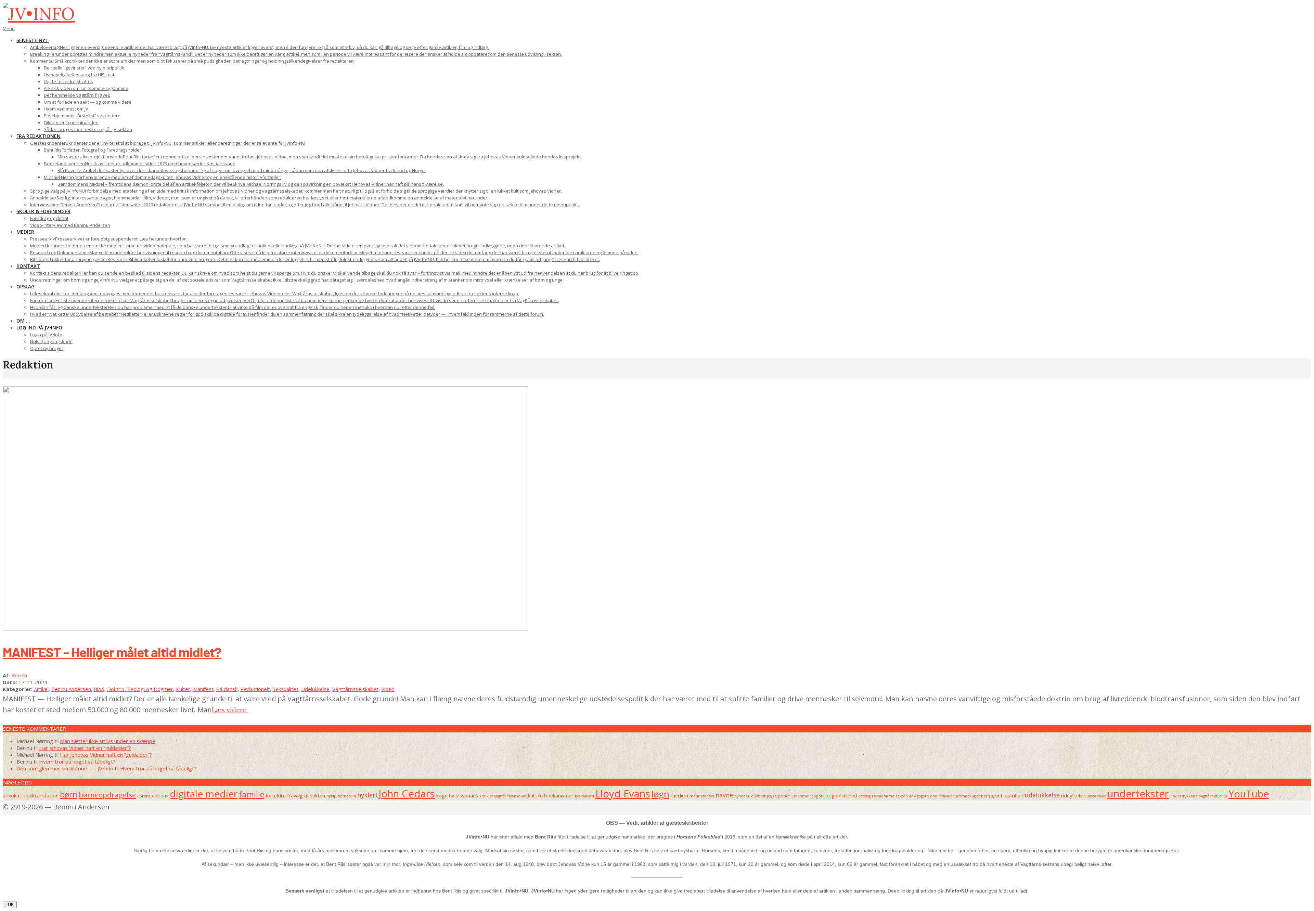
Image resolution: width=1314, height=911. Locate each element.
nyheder (742, 796)
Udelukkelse (315, 689)
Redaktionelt (255, 689)
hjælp (331, 796)
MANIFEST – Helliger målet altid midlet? (112, 652)
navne (724, 795)
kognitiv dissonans (457, 795)
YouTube (1248, 793)
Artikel (41, 689)
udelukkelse (1042, 795)
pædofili (785, 796)
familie (251, 794)
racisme (801, 796)
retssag (865, 796)
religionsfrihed (841, 795)
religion (816, 796)
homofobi (347, 796)
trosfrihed (1012, 795)
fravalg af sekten (306, 795)
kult (532, 795)
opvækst (758, 796)
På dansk (226, 689)
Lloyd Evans (622, 794)
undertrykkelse (1184, 796)
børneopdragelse (107, 794)
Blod (99, 689)
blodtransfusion (41, 795)
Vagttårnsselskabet (355, 689)
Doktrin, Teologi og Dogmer (140, 689)
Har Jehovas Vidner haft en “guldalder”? (85, 747)
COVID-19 (160, 796)
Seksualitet (285, 689)
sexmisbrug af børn (972, 796)
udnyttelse (1073, 795)
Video (388, 689)
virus (1223, 796)
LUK (9, 904)
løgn (660, 794)
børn (68, 794)
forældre (276, 795)
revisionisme (883, 796)
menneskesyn (702, 796)
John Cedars (406, 794)
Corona (144, 796)
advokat (12, 795)
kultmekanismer (556, 795)
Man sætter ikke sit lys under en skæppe (107, 741)
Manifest (203, 689)
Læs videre (229, 709)
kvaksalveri (584, 796)
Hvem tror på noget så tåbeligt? (77, 761)
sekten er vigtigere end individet (925, 796)
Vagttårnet (1208, 796)
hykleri (367, 795)
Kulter (183, 689)
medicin (679, 795)
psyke (772, 796)
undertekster (1138, 794)
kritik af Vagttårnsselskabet (503, 796)
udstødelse (1096, 796)
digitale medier (203, 793)
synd (995, 796)
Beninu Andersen (71, 689)
